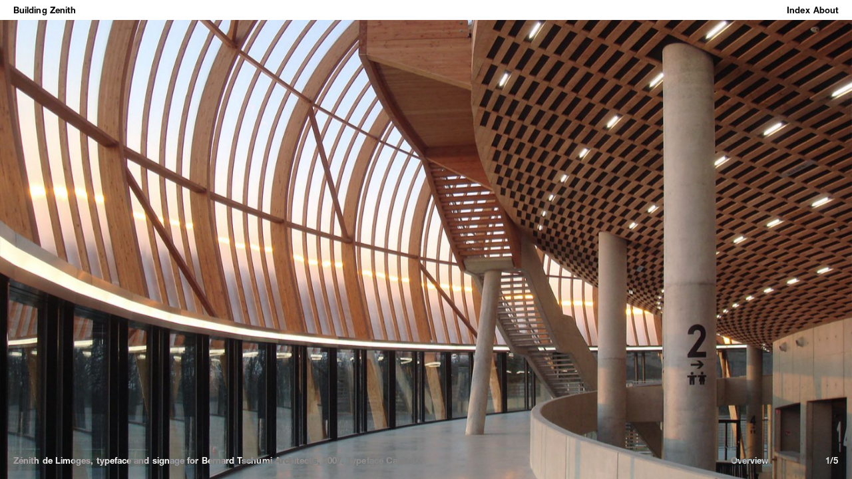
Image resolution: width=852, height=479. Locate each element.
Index (798, 10)
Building (30, 10)
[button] (166, 239)
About (826, 10)
